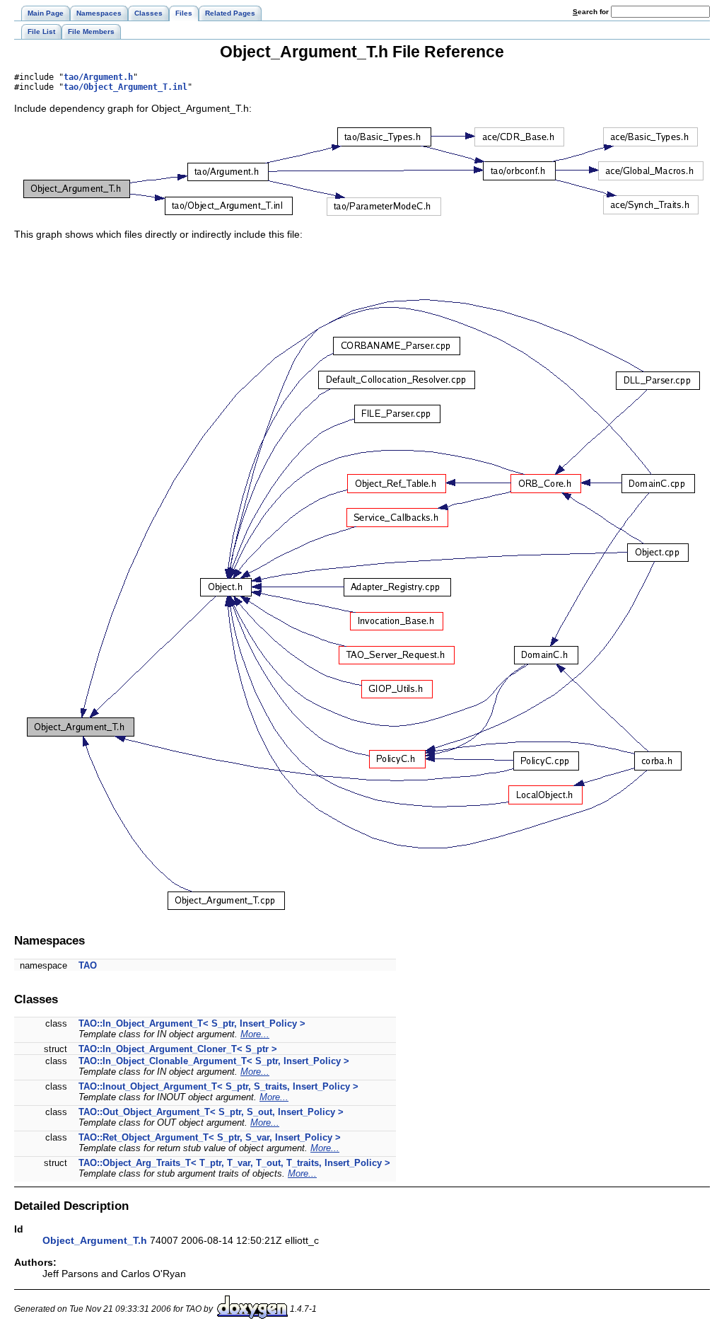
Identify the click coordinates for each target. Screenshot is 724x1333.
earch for (592, 12)
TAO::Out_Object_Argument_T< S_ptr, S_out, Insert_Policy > (211, 1112)
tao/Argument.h (98, 77)
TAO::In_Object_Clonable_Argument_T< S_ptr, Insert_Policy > (213, 1061)
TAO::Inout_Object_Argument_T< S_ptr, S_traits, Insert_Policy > (218, 1086)
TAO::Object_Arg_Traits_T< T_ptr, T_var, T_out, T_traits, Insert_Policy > (234, 1163)
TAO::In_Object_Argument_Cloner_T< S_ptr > (177, 1049)
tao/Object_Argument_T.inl (125, 87)
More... (254, 1034)
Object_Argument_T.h (94, 1240)
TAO (87, 965)
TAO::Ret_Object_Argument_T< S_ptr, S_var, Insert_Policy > (209, 1137)
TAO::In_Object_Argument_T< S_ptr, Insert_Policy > (191, 1023)
